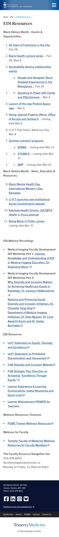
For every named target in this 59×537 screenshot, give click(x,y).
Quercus (36, 514)
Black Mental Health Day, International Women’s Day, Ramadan (26, 188)
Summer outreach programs (26, 140)
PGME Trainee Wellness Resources (29, 423)
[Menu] (54, 5)
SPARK (22, 147)
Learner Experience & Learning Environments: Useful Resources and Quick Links (31, 391)
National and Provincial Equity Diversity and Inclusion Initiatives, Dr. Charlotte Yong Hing (31, 304)
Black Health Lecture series (26, 55)
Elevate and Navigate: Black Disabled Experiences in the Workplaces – (35, 82)
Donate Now (8, 514)
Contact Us (46, 514)
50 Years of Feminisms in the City (29, 45)
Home (5, 17)
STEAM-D (24, 153)
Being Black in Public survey (26, 221)
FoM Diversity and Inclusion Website (30, 364)
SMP (20, 164)
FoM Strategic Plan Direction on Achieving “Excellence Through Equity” (27, 375)
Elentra (19, 514)
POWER (27, 514)
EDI (11, 17)
